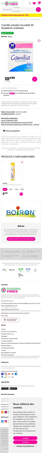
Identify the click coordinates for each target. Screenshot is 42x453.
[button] (2, 3)
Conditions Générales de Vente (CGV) (29, 343)
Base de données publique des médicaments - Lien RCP (20, 125)
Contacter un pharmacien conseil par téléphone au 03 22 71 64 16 (20, 303)
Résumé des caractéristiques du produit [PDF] (17, 122)
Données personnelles (7, 348)
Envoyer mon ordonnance (9, 331)
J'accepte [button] (25, 438)
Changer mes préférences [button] (25, 446)
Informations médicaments (9, 338)
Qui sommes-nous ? (7, 301)
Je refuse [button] (25, 442)
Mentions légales (6, 345)
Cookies (3, 350)
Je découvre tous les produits (21, 239)
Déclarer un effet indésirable (9, 343)
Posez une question (12, 131)
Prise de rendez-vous (7, 334)
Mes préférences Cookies (8, 352)
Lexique (3, 329)
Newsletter (4, 336)
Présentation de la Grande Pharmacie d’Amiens (15, 313)
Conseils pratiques (6, 341)
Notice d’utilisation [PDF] (9, 120)
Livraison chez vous (7, 406)
